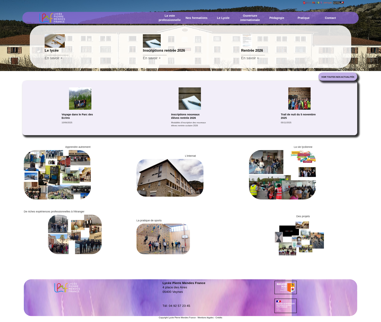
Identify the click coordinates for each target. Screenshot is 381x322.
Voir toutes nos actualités (337, 77)
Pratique (304, 18)
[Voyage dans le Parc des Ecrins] (299, 98)
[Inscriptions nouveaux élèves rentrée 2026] (80, 98)
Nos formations (196, 18)
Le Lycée (223, 18)
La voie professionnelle (170, 18)
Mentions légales (206, 317)
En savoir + (54, 58)
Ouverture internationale (250, 18)
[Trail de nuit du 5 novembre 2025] (189, 98)
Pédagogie (276, 18)
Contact (330, 18)
